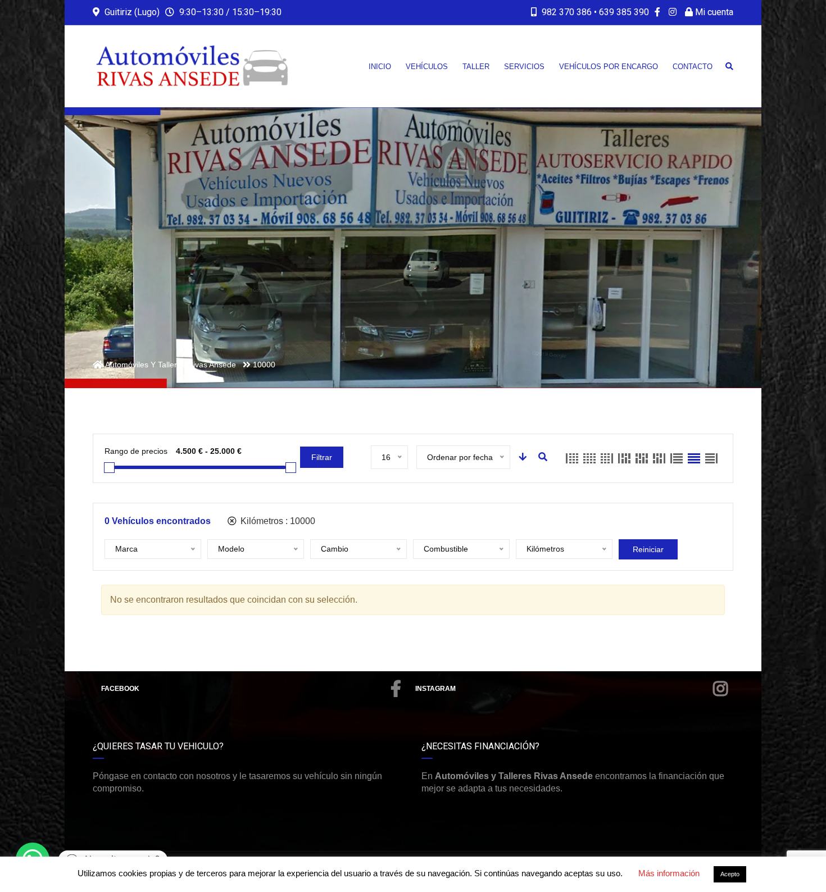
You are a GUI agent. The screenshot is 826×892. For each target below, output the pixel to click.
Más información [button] (669, 873)
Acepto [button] (729, 874)
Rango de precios (136, 451)
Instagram (435, 689)
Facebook (120, 689)
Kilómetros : (276, 521)
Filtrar (321, 457)
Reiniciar (648, 549)
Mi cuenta (713, 12)
